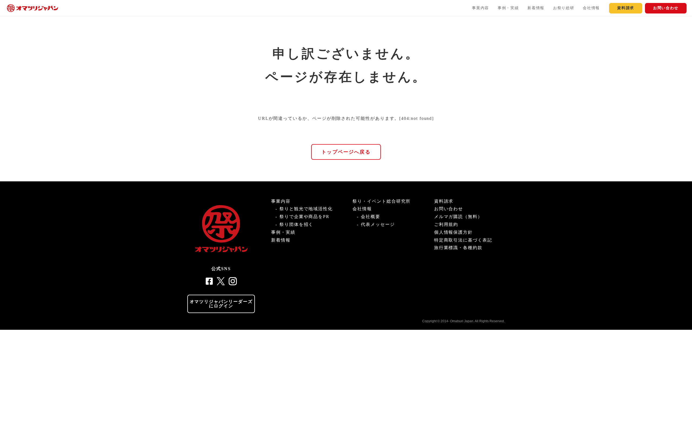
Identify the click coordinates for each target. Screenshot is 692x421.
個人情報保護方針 (453, 232)
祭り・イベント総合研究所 (381, 201)
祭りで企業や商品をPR (305, 216)
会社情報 (591, 8)
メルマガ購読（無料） (458, 216)
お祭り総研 (563, 8)
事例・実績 (508, 8)
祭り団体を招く (296, 224)
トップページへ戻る (345, 152)
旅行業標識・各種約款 (458, 247)
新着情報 (535, 8)
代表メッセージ (378, 224)
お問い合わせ (665, 8)
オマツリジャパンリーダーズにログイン (221, 303)
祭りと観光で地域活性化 (306, 208)
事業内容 (480, 8)
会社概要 (370, 216)
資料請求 (625, 8)
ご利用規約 (446, 224)
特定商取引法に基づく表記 (463, 240)
